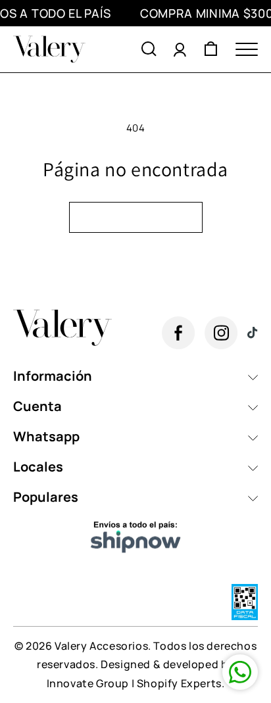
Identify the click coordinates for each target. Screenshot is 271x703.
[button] (148, 49)
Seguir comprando (136, 217)
